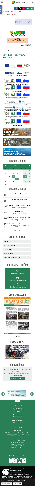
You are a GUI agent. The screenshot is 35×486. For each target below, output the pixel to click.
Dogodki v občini (17, 161)
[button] (5, 352)
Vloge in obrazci (17, 237)
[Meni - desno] (33, 2)
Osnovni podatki (17, 405)
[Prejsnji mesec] (5, 165)
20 (17, 179)
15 (25, 176)
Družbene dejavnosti (10, 245)
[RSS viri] (24, 461)
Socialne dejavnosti (10, 249)
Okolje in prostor (9, 241)
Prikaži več (17, 231)
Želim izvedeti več (6, 484)
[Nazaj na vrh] (17, 401)
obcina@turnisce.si (17, 420)
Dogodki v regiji (17, 189)
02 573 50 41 (18, 417)
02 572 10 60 (18, 415)
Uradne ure (17, 428)
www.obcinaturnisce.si (17, 422)
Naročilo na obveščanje (17, 378)
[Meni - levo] (2, 2)
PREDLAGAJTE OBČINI (17, 265)
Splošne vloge (8, 253)
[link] (16, 8)
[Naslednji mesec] (29, 165)
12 (13, 176)
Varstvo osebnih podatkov (12, 257)
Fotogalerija (17, 342)
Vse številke (17, 336)
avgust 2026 (17, 165)
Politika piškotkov (20, 480)
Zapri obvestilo (17, 484)
